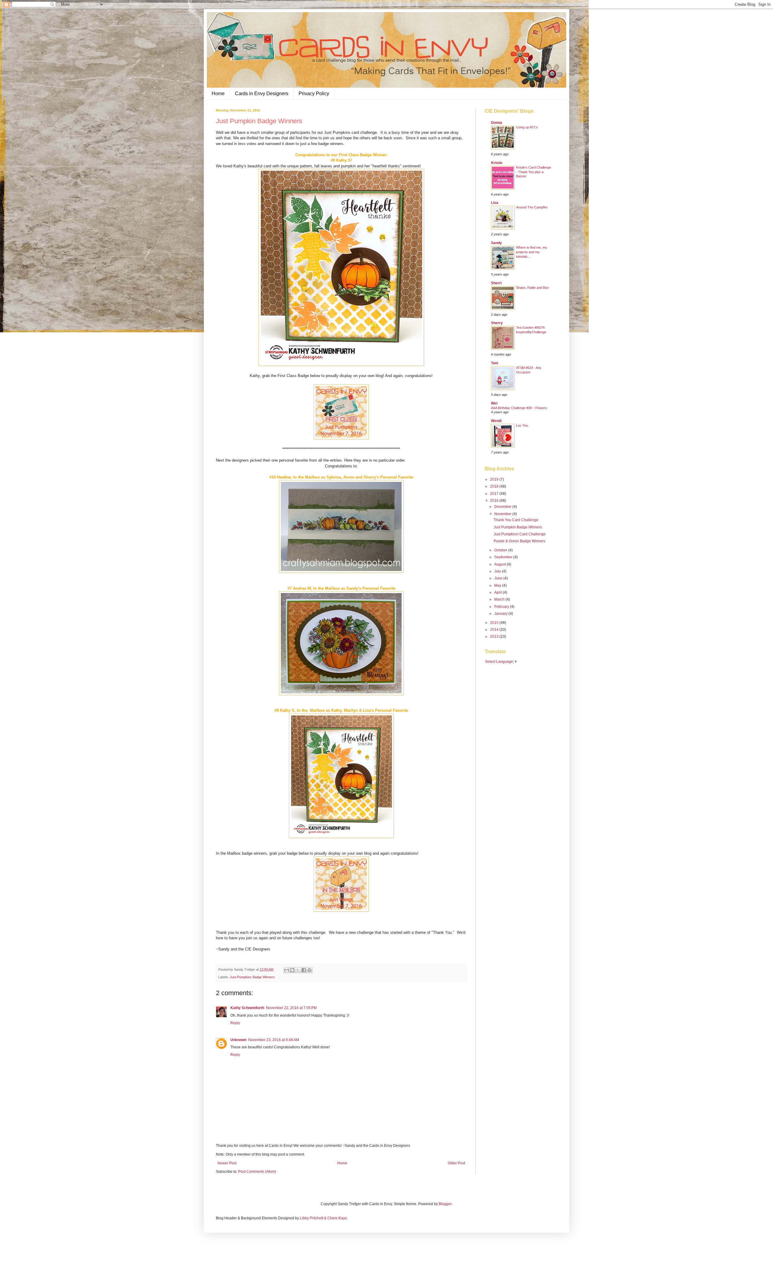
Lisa (494, 203)
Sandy (496, 243)
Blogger (445, 1204)
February (502, 607)
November (503, 514)
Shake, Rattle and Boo (532, 287)
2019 (494, 479)
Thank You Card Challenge (516, 520)
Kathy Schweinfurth (247, 1008)
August (500, 564)
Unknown (238, 1040)
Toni (494, 363)
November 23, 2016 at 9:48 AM (273, 1040)
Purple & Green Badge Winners (519, 541)
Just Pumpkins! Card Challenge (520, 534)
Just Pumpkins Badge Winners (252, 977)
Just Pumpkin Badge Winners (518, 527)
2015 (494, 623)
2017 (494, 494)
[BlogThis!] (292, 970)
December (503, 507)
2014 (494, 629)
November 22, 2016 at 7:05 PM (291, 1008)
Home (218, 93)
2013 (494, 636)
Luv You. (522, 425)
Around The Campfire (531, 207)
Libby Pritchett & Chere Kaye (323, 1218)
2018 (494, 486)
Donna (496, 123)
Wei (494, 403)
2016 (494, 500)
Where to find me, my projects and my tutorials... (531, 252)
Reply (235, 1023)
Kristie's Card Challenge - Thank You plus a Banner (533, 172)
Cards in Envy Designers (261, 93)
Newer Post (226, 1163)
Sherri (496, 283)
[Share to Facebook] (304, 970)
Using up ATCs (527, 127)
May (498, 585)
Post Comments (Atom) (257, 1171)
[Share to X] (298, 970)
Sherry (497, 323)
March (499, 599)
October (501, 550)
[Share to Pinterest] (309, 970)
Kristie (496, 163)
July (498, 571)
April (498, 592)
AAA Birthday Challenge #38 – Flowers (519, 408)
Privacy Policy (314, 93)
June (498, 578)
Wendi (496, 421)
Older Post (456, 1163)
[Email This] (287, 970)
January (501, 613)
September (503, 557)
